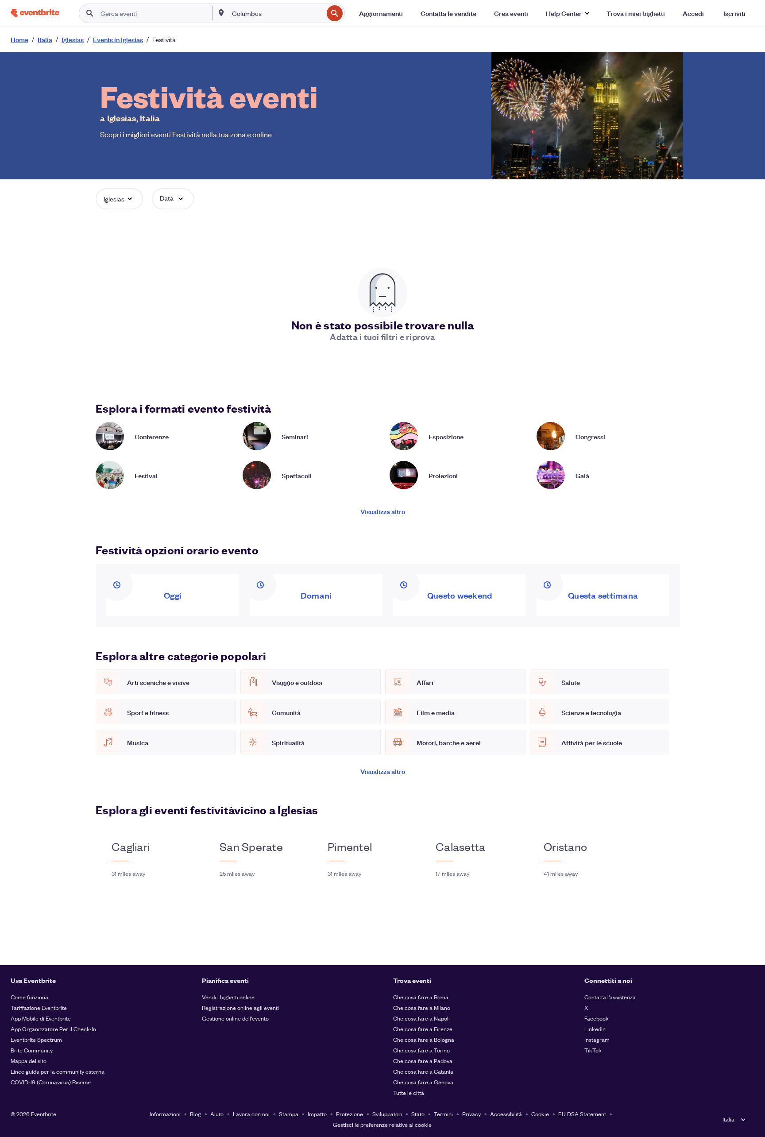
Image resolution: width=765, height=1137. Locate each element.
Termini (443, 1114)
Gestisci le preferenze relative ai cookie (382, 1124)
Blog (195, 1114)
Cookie (540, 1114)
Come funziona (29, 997)
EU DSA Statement (582, 1114)
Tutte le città (408, 1092)
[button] (567, 13)
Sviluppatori (387, 1114)
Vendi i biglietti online (228, 997)
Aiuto (217, 1114)
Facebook (596, 1018)
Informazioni (165, 1114)
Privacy (471, 1114)
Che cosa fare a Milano (421, 1007)
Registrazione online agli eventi (240, 1007)
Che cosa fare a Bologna (423, 1039)
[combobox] (277, 13)
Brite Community (32, 1050)
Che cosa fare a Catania (423, 1071)
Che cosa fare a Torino (421, 1050)
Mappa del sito (28, 1060)
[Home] (35, 13)
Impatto (317, 1114)
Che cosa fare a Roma (420, 997)
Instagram (597, 1039)
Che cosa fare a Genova (423, 1082)
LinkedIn (595, 1029)
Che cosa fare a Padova (422, 1060)
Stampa (288, 1114)
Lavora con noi (251, 1114)
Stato (418, 1114)
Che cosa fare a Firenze (422, 1029)
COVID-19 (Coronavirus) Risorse (51, 1082)
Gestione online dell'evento (235, 1018)
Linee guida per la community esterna (57, 1071)
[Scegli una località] (221, 13)
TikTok (593, 1050)
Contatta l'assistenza (610, 997)
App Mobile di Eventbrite (41, 1018)
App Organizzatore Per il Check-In (53, 1029)
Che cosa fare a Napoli (421, 1018)
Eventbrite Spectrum (36, 1039)
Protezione (349, 1114)
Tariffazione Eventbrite (39, 1007)
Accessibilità (506, 1114)
